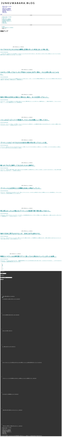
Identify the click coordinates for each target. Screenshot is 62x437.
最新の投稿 (4, 11)
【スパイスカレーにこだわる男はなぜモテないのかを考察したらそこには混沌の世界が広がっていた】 (22, 362)
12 (2, 268)
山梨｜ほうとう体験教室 (6, 8)
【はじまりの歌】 (7, 330)
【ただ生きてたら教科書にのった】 (10, 394)
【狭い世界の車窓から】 (8, 296)
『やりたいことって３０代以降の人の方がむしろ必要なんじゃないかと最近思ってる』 (19, 378)
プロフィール (4, 7)
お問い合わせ (4, 12)
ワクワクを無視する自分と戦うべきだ (10, 314)
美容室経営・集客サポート (7, 10)
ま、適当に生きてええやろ (8, 346)
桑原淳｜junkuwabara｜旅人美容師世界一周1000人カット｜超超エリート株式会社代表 (20, 435)
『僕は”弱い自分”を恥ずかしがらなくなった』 (12, 410)
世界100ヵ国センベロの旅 (6, 6)
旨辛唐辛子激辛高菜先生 (6, 9)
